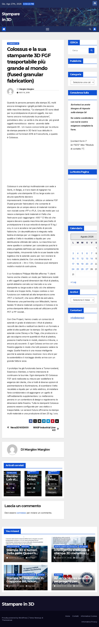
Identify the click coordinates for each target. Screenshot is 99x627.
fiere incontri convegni (26, 574)
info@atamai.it (77, 317)
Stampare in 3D (18, 604)
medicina (25, 546)
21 (92, 264)
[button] (90, 29)
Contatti (75, 616)
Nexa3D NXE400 (20, 427)
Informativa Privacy (89, 622)
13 (87, 258)
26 (82, 269)
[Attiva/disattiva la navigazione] (47, 29)
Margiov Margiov (26, 89)
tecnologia (11, 473)
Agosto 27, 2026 (16, 558)
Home (67, 616)
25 (78, 269)
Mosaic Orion (32, 477)
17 (73, 264)
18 (78, 264)
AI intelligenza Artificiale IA (66, 546)
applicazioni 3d (13, 546)
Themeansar (7, 620)
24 (73, 269)
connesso (21, 512)
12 (82, 258)
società (41, 574)
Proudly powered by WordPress (15, 618)
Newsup (38, 618)
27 (87, 269)
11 (78, 258)
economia (11, 574)
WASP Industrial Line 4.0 (44, 429)
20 (87, 264)
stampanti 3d (13, 43)
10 (73, 258)
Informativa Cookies (89, 616)
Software (83, 546)
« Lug (73, 282)
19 (82, 264)
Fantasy (31, 558)
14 (91, 258)
